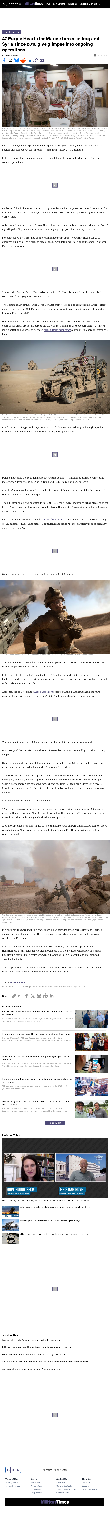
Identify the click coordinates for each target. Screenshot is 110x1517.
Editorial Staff (62, 1492)
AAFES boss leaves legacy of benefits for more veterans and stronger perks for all (37, 1013)
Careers (85, 1485)
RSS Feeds (36, 1489)
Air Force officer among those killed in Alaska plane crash (31, 1368)
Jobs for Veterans (89, 1489)
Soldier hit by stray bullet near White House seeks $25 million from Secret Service (35, 1102)
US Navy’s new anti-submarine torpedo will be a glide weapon (34, 1354)
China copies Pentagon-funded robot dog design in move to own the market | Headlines (54, 1234)
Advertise (60, 1482)
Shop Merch (36, 1492)
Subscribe (35, 1482)
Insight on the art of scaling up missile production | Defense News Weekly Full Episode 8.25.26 (56, 1207)
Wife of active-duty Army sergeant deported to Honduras (31, 1340)
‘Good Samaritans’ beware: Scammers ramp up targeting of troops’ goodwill (36, 1058)
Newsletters (36, 1485)
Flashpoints (72, 4)
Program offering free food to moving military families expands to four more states (37, 1080)
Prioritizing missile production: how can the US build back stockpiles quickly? (50, 1220)
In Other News (10, 1006)
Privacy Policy (12, 1482)
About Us (86, 1482)
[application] (55, 1168)
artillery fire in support (53, 519)
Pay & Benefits (58, 4)
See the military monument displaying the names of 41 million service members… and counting (45, 1200)
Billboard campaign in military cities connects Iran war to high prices (37, 1347)
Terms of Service (13, 1485)
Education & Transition (89, 4)
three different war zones (57, 329)
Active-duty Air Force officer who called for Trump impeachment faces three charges (45, 1361)
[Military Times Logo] (34, 3)
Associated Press (43, 691)
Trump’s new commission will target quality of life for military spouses (37, 1034)
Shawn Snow (11, 55)
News (47, 4)
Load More (55, 1123)
